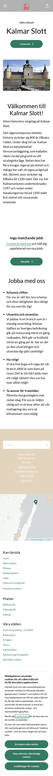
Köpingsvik (9, 609)
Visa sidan (26, 480)
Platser (7, 568)
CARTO (49, 539)
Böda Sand (9, 604)
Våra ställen (9, 563)
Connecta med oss (18, 243)
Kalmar (7, 614)
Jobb (6, 578)
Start (6, 558)
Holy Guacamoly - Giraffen (18, 630)
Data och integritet (14, 582)
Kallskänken (10, 649)
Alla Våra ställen (12, 659)
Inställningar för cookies (26, 766)
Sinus (6, 644)
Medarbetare (10, 573)
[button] (47, 6)
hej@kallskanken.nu (26, 471)
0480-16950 (26, 475)
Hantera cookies (12, 588)
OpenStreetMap (37, 539)
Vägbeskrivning (26, 466)
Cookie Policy (22, 716)
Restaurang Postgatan (15, 654)
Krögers (7, 639)
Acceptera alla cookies (26, 744)
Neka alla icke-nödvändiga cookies (26, 755)
